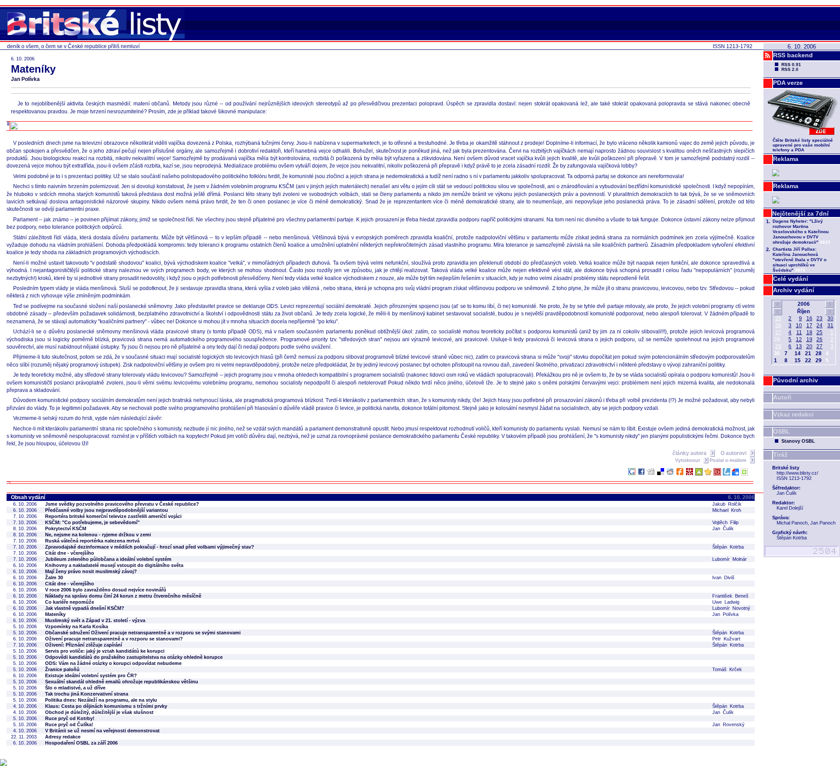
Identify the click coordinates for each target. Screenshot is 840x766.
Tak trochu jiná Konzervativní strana (86, 693)
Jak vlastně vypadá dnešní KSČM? (84, 608)
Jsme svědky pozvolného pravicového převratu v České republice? (122, 504)
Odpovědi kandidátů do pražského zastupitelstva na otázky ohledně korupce (134, 657)
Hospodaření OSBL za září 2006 (81, 742)
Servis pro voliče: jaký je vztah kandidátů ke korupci (104, 651)
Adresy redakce (62, 736)
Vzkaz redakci (793, 414)
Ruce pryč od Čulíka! (69, 724)
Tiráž (780, 454)
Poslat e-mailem (729, 460)
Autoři (782, 397)
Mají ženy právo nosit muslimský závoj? (91, 571)
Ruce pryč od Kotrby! (69, 718)
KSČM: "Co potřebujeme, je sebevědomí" (92, 522)
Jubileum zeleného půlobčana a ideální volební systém (108, 559)
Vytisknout (688, 460)
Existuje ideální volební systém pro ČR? (91, 675)
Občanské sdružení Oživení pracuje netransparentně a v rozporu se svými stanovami (143, 632)
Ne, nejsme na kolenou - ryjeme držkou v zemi (98, 534)
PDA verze (788, 82)
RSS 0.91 (791, 64)
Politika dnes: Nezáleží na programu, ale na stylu (101, 700)
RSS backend (793, 55)
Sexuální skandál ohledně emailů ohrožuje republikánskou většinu (121, 681)
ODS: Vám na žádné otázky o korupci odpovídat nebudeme (113, 663)
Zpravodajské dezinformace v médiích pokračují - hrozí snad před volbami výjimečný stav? (149, 546)
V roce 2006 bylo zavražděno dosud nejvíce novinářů (105, 589)
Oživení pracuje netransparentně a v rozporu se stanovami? (114, 638)
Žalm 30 (54, 577)
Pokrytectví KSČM (65, 528)
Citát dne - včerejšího (69, 553)
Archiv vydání (793, 290)
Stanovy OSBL (798, 441)
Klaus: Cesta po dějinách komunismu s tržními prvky (106, 706)
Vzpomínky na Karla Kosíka (76, 626)
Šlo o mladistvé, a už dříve (75, 687)
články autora (690, 453)
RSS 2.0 (789, 69)
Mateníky (55, 614)
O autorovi (734, 453)
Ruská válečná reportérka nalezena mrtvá (92, 540)
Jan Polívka (25, 79)
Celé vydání (790, 278)
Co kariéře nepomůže (69, 602)
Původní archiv (795, 380)
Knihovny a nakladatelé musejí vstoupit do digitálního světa (114, 565)
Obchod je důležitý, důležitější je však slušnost (99, 712)
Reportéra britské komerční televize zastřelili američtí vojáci (113, 516)
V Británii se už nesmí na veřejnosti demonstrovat (102, 730)
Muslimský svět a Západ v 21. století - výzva (95, 620)
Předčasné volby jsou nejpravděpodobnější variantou (106, 510)
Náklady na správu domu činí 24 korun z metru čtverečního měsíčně (123, 595)
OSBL (781, 431)
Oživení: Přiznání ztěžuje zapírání (83, 644)
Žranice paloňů (62, 669)
